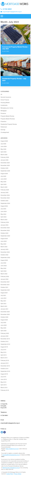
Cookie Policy (9, 474)
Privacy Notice (17, 474)
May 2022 (3, 268)
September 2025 (5, 171)
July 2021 (3, 295)
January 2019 (4, 363)
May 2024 (3, 214)
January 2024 (4, 225)
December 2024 (5, 195)
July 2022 (3, 263)
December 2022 (5, 252)
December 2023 (5, 228)
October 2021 (4, 287)
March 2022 (4, 274)
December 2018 (5, 366)
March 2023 (4, 247)
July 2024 (3, 209)
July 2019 (3, 349)
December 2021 (5, 282)
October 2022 (4, 255)
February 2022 (5, 276)
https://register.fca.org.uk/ (12, 448)
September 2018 (5, 371)
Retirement (4, 127)
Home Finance (5, 100)
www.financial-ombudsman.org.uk (11, 467)
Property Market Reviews (8, 119)
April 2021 (3, 303)
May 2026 (3, 149)
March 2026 (4, 154)
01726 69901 (7, 9)
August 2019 (4, 347)
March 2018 (4, 387)
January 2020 (4, 336)
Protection (3, 121)
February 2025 (5, 190)
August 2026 (4, 141)
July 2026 (3, 144)
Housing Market (5, 102)
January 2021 (4, 309)
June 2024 (4, 211)
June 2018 (4, 379)
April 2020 (3, 330)
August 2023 (4, 238)
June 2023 (4, 241)
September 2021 (5, 290)
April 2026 (3, 152)
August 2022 (4, 260)
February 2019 (5, 360)
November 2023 (5, 230)
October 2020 (4, 317)
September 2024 (5, 203)
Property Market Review (7, 116)
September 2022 (5, 257)
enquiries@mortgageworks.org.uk (12, 12)
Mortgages (4, 111)
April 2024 (3, 217)
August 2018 (4, 374)
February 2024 (5, 222)
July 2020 (3, 322)
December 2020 (5, 312)
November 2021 (5, 284)
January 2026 (4, 160)
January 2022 (4, 279)
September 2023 (5, 236)
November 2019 (5, 339)
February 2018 (5, 390)
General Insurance (6, 97)
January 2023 (4, 249)
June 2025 (4, 179)
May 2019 (3, 352)
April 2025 (3, 184)
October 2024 (4, 200)
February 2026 (5, 157)
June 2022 (4, 265)
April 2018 (3, 385)
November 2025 (5, 165)
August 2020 (4, 320)
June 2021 (4, 298)
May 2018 (3, 382)
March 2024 (4, 219)
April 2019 (3, 355)
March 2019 (4, 358)
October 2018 (4, 368)
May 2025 (3, 182)
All (1, 94)
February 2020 (5, 333)
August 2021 (4, 293)
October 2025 (4, 168)
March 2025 (4, 187)
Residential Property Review (9, 124)
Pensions (3, 113)
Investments (4, 105)
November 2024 (5, 198)
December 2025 (5, 163)
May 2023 (3, 244)
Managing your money (7, 108)
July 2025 (3, 176)
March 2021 (4, 306)
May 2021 (3, 301)
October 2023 (4, 233)
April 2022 (3, 271)
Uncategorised (5, 132)
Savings (3, 129)
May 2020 (3, 328)
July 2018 (3, 377)
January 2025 (4, 192)
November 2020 (5, 314)
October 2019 (4, 341)
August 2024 (4, 206)
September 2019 (5, 344)
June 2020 (4, 325)
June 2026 (4, 146)
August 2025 (4, 173)
